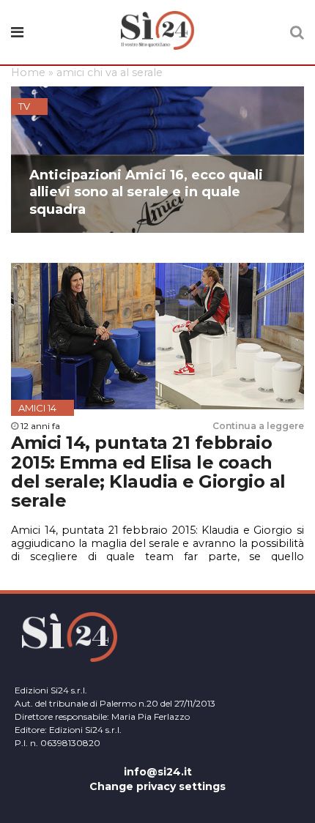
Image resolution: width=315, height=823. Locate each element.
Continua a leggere (258, 425)
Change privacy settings (157, 786)
